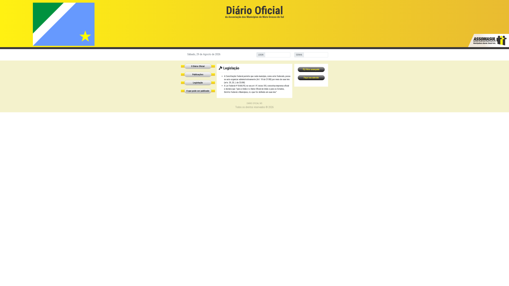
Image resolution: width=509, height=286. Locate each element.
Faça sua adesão (311, 77)
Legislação (198, 82)
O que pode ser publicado (197, 91)
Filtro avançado (312, 69)
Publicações (197, 74)
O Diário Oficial (198, 66)
